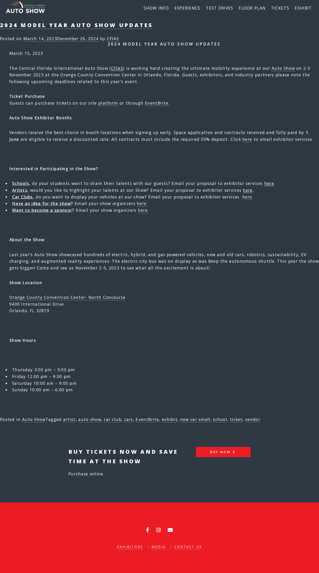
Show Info (156, 8)
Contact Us (188, 547)
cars (128, 419)
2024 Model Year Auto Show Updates (76, 25)
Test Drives (219, 8)
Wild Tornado (63, 325)
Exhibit (303, 8)
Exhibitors (130, 547)
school (220, 419)
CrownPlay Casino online (58, 154)
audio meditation (182, 355)
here (247, 139)
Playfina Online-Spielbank (59, 225)
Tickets (280, 8)
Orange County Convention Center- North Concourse (67, 297)
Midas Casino (63, 404)
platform (109, 103)
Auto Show (283, 68)
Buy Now (221, 452)
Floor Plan (252, 8)
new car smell (195, 419)
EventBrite (156, 103)
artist (69, 419)
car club (112, 419)
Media (159, 547)
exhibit (169, 419)
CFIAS (113, 38)
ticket (236, 419)
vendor (252, 419)
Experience (187, 8)
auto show (89, 419)
